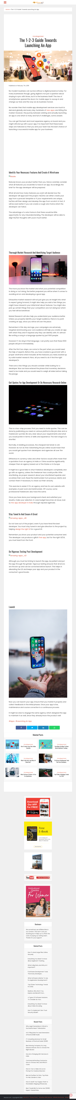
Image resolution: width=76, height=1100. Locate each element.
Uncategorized (38, 36)
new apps (51, 110)
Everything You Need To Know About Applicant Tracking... (61, 747)
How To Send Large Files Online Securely (28, 747)
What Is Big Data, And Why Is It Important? (28, 761)
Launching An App (24, 721)
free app (42, 537)
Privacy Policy (34, 1097)
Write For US (68, 1097)
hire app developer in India (22, 503)
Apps (12, 721)
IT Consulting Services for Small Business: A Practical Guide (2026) (37, 1040)
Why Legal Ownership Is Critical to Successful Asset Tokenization (37, 1027)
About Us (26, 1097)
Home (8, 9)
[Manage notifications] (71, 1095)
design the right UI (22, 529)
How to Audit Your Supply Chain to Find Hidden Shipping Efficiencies (37, 1083)
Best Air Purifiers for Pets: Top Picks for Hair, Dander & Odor (37, 1076)
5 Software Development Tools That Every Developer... (61, 761)
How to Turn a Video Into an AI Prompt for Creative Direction (35, 1070)
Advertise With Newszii (45, 1097)
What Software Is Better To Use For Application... (28, 775)
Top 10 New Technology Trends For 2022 (61, 775)
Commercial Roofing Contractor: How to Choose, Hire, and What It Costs (36, 1063)
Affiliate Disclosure (58, 1097)
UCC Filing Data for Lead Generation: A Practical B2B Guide (37, 1034)
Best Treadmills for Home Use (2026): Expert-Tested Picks (38, 1089)
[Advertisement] (38, 23)
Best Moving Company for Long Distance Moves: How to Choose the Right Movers (37, 1048)
